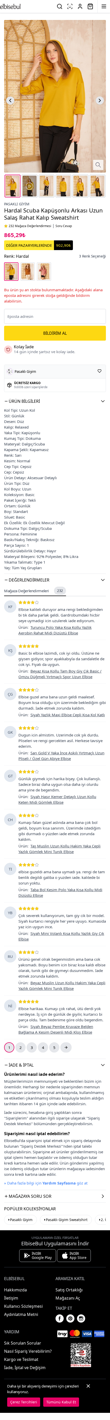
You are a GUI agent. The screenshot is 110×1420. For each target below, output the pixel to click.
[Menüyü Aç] (104, 6)
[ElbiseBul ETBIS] (81, 1355)
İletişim (11, 1298)
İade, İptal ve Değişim (25, 1367)
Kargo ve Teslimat (21, 1359)
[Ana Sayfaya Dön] (10, 6)
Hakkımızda (15, 1290)
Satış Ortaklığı (69, 1290)
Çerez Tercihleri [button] (23, 1402)
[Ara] (59, 6)
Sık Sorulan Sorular (22, 1343)
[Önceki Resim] (10, 100)
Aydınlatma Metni (21, 1314)
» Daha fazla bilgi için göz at (45, 1183)
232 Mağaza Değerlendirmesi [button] (30, 226)
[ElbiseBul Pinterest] (70, 1318)
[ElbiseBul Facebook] (60, 1318)
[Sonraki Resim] (100, 100)
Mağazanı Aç (68, 1298)
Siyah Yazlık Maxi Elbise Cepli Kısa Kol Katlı (67, 714)
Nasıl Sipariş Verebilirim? (28, 1351)
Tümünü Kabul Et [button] (61, 1402)
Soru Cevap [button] (64, 226)
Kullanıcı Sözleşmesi (23, 1306)
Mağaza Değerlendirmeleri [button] (33, 590)
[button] (55, 401)
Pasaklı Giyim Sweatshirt (66, 1219)
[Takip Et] (99, 371)
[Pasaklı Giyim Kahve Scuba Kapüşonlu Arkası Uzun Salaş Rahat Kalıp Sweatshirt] (27, 271)
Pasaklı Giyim (16, 204)
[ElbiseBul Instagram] (81, 1318)
